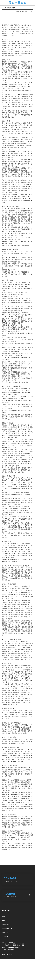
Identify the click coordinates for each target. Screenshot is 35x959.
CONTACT (6, 932)
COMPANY (6, 920)
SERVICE (5, 924)
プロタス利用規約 (8, 949)
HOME (4, 916)
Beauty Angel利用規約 (10, 947)
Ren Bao (6, 910)
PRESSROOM (7, 928)
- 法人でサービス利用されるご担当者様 (14, 945)
